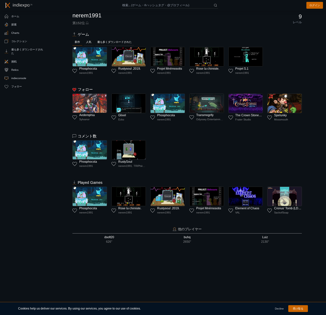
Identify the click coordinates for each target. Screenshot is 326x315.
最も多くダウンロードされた (114, 41)
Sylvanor (84, 119)
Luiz (265, 239)
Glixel (122, 115)
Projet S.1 (241, 68)
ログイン (314, 5)
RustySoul (125, 161)
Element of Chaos (247, 208)
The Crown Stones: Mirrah (252, 115)
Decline (279, 308)
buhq (187, 239)
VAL (237, 212)
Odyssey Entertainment (210, 119)
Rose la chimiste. (207, 68)
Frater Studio (243, 119)
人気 (88, 41)
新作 (77, 41)
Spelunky (280, 115)
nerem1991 (86, 72)
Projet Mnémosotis (169, 68)
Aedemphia (87, 115)
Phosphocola (88, 68)
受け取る (298, 308)
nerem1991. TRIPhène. (132, 165)
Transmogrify (205, 115)
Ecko (121, 119)
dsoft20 (109, 239)
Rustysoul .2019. (129, 68)
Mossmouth (281, 119)
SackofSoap (281, 212)
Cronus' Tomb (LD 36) (288, 208)
